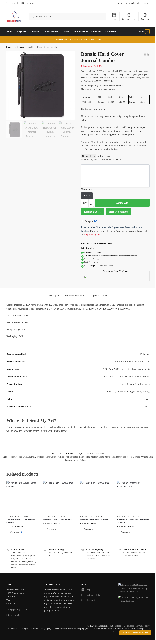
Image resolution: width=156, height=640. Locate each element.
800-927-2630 (13, 615)
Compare (88, 221)
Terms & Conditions (124, 626)
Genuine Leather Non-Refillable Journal (133, 521)
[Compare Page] (95, 221)
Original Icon (147, 457)
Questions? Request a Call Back (135, 633)
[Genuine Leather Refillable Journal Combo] (148, 54)
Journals (90, 453)
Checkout (145, 19)
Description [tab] (54, 295)
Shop (114, 19)
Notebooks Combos (131, 457)
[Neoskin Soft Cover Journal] (96, 497)
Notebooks (19, 47)
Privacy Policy (143, 626)
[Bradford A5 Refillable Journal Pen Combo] (145, 54)
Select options (22, 540)
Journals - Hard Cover (46, 457)
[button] (144, 31)
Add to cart (122, 202)
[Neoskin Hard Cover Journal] (59, 497)
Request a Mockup (118, 212)
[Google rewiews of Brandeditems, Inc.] (134, 599)
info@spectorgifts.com (17, 609)
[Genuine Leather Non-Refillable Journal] (133, 497)
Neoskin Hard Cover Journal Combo (20, 521)
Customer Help (128, 19)
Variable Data (85, 460)
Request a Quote (92, 212)
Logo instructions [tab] (98, 295)
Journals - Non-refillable (67, 457)
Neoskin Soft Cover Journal (94, 520)
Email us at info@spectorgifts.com (133, 3)
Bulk (25, 457)
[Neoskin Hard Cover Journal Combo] (22, 497)
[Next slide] (70, 85)
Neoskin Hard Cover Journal (57, 520)
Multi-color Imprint (113, 457)
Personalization (71, 460)
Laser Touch (84, 457)
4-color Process (15, 457)
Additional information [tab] (75, 295)
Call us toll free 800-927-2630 (20, 3)
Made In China (97, 457)
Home (8, 47)
